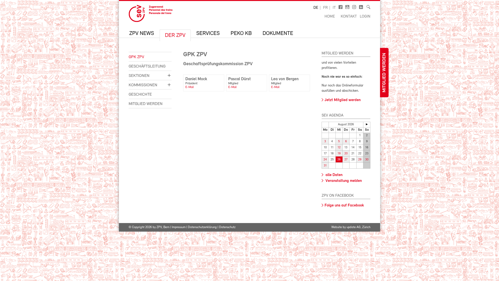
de (315, 8)
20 (346, 153)
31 (325, 165)
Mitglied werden (384, 72)
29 (359, 159)
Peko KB (241, 33)
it (334, 8)
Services (208, 33)
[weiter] (366, 124)
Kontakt (349, 17)
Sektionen (139, 76)
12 (339, 147)
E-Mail (189, 87)
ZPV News (141, 33)
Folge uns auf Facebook (344, 205)
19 (339, 153)
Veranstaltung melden (343, 181)
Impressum (179, 227)
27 (345, 159)
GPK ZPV (136, 57)
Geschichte (140, 94)
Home (330, 17)
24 (325, 159)
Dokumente (278, 33)
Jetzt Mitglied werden (343, 100)
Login (365, 17)
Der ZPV (175, 35)
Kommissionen (143, 85)
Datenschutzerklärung (202, 227)
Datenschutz (227, 227)
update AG (354, 227)
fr (325, 8)
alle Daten (333, 175)
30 (366, 159)
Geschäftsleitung (147, 66)
